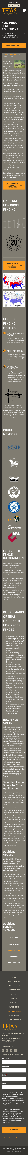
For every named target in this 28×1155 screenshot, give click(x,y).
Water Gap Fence (14, 963)
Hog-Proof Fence (14, 950)
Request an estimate (12, 45)
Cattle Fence (14, 944)
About (14, 994)
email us (5, 1035)
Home (5, 54)
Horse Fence (14, 956)
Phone (4, 1083)
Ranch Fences (13, 54)
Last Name (6, 1066)
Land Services (14, 986)
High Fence (14, 938)
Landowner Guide (14, 990)
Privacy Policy (20, 1138)
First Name (6, 1058)
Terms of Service (9, 1138)
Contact (14, 998)
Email (4, 1075)
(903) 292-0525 (14, 3)
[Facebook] (12, 5)
